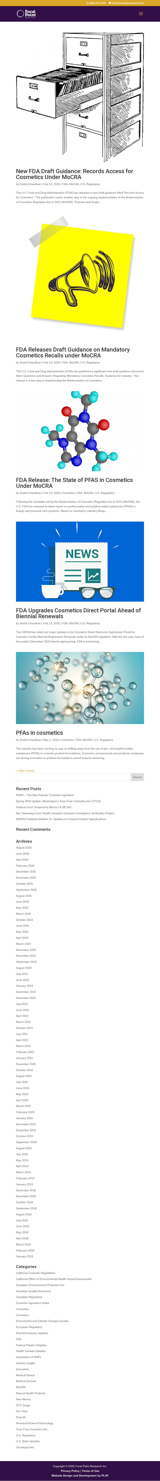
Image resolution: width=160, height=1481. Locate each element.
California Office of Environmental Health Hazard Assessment (54, 1279)
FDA (65, 184)
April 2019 (22, 1166)
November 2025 (26, 877)
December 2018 (26, 1190)
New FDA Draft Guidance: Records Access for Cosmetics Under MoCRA (74, 174)
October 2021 (24, 1027)
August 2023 (24, 967)
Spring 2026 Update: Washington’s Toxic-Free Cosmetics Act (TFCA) (58, 801)
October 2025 (24, 883)
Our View (21, 1411)
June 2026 (22, 853)
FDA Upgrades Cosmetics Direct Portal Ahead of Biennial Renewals (78, 613)
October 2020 (24, 1070)
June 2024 (22, 925)
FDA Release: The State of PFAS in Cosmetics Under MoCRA (74, 482)
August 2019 (24, 1148)
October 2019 (24, 1136)
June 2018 (22, 1226)
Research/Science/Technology (34, 1423)
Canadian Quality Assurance (33, 1291)
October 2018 (24, 1202)
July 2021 (22, 1034)
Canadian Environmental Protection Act (40, 1285)
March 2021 (23, 1045)
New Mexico (23, 1399)
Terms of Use (90, 1470)
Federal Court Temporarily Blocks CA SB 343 (43, 807)
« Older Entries (25, 770)
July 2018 (22, 1220)
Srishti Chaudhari (30, 184)
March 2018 (23, 1244)
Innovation (22, 1369)
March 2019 (23, 1172)
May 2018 (22, 1232)
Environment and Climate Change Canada (42, 1320)
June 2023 (22, 979)
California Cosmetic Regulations (35, 1272)
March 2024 (23, 943)
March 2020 (23, 1106)
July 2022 (22, 1003)
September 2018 (26, 1208)
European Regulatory (29, 1327)
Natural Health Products (30, 1393)
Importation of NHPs (28, 1357)
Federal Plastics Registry (31, 1345)
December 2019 (26, 1124)
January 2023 (24, 985)
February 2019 (25, 1178)
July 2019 (22, 1154)
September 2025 (26, 889)
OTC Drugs (23, 1405)
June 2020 (22, 1088)
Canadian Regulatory (29, 1296)
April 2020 (22, 1100)
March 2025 (23, 913)
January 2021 (24, 1058)
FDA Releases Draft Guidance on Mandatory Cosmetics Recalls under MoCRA (73, 352)
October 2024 (24, 919)
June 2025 (22, 901)
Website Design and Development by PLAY (80, 1475)
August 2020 (24, 1076)
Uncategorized (25, 1447)
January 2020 (24, 1118)
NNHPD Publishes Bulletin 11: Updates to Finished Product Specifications (61, 819)
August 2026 (24, 847)
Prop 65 (21, 1417)
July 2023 (22, 973)
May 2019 (22, 1160)
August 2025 (24, 895)
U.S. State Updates (28, 1441)
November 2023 (26, 955)
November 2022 (26, 997)
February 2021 (25, 1052)
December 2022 (26, 991)
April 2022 (22, 1015)
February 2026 (25, 865)
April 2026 (22, 859)
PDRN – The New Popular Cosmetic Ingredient (45, 795)
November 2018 (26, 1196)
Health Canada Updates (31, 1351)
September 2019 (26, 1142)
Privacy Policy (70, 1470)
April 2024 (22, 937)
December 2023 (26, 949)
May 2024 (22, 931)
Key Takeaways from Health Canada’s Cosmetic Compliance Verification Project (65, 813)
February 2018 (25, 1250)
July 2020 (22, 1082)
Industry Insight (25, 1363)
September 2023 (26, 961)
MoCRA (74, 184)
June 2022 (22, 1010)
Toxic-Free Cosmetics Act (31, 1429)
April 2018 (22, 1238)
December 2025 (26, 871)
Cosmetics (68, 492)
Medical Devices (26, 1381)
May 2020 (22, 1094)
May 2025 (22, 907)
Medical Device (25, 1375)
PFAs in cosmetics (39, 732)
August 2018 (24, 1214)
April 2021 (22, 1040)
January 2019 (24, 1184)
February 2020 (25, 1112)
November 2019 (26, 1130)
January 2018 (24, 1256)
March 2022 (23, 1021)
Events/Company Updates (32, 1333)
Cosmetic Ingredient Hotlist (32, 1303)
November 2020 (26, 1064)
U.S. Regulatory (90, 184)
